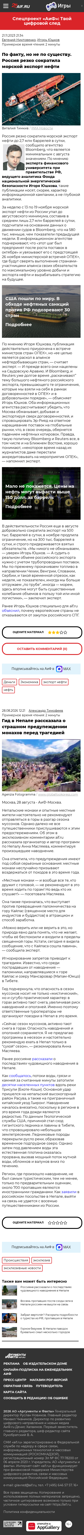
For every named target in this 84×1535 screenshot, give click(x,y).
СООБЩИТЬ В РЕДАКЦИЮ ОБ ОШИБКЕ (35, 1398)
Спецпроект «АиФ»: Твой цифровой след (42, 21)
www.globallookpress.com (58, 794)
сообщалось (20, 1076)
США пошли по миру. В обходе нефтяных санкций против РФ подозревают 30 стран (37, 307)
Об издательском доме (45, 1364)
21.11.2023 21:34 (12, 35)
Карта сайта (14, 1392)
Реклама (11, 1364)
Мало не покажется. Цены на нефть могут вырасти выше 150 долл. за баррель (39, 492)
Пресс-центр (14, 1380)
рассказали (42, 1059)
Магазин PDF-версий (49, 1380)
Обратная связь (18, 1386)
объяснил (10, 611)
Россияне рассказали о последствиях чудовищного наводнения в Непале (46, 1288)
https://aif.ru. (62, 1504)
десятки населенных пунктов (28, 1085)
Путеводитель (49, 1386)
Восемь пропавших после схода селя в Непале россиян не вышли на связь (46, 1302)
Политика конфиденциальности (29, 1512)
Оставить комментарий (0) (42, 649)
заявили (68, 1192)
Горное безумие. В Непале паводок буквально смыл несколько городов (45, 1330)
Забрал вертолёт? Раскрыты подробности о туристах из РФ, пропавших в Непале (49, 1316)
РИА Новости (42, 128)
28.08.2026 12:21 (13, 711)
